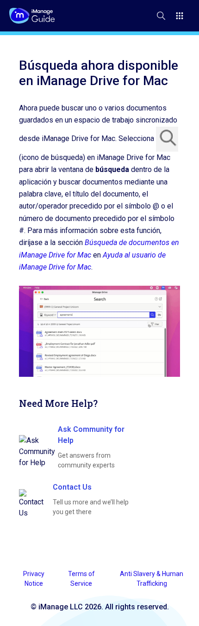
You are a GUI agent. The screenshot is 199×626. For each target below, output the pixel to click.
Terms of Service (81, 578)
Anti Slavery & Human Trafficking (151, 578)
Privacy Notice (33, 578)
